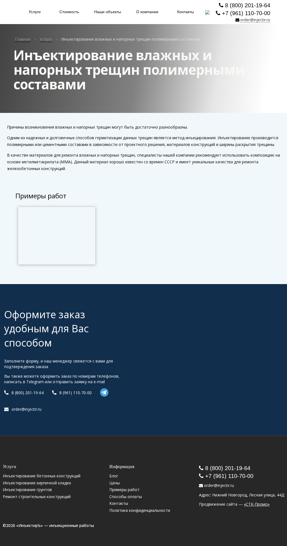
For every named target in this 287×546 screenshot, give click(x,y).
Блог (113, 475)
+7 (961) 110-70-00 (245, 13)
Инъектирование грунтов (27, 489)
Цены (114, 482)
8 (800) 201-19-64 (246, 5)
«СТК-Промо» (257, 504)
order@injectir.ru (255, 19)
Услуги (35, 12)
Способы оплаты (125, 496)
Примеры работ (124, 489)
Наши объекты (107, 12)
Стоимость (69, 12)
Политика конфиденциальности (139, 510)
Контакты (185, 12)
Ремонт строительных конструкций (37, 496)
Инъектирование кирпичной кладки (37, 482)
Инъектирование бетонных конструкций (41, 475)
